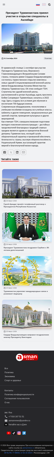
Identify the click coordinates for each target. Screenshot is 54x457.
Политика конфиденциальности (19, 394)
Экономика (10, 376)
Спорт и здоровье (13, 380)
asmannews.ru (28, 448)
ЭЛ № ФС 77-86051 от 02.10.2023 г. (19, 453)
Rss (10, 413)
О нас (7, 402)
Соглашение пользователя (17, 398)
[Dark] (49, 4)
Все (6, 368)
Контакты (9, 390)
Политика (9, 372)
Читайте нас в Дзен (18, 424)
